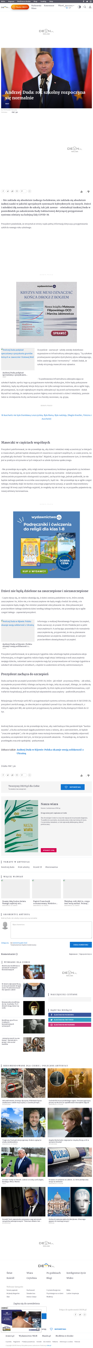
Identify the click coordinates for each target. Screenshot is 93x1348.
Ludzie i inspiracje (72, 1293)
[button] (79, 7)
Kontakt (39, 1342)
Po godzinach (53, 1273)
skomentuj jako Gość (20, 943)
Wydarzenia (36, 6)
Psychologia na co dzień (54, 1293)
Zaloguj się (5, 943)
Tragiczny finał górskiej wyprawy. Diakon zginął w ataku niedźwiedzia (21, 1141)
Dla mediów (47, 1342)
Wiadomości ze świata (9, 905)
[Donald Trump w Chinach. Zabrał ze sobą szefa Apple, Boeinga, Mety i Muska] (23, 1162)
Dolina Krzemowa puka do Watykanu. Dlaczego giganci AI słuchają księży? (67, 1220)
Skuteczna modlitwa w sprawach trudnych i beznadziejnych (11, 968)
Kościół (51, 1223)
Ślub (8, 1297)
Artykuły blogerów (13, 1293)
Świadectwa (31, 1293)
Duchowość (31, 1290)
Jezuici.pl (10, 1336)
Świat (7, 104)
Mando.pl (46, 1336)
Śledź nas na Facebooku (64, 1015)
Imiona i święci (31, 1297)
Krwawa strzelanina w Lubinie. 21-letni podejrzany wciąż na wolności (68, 1181)
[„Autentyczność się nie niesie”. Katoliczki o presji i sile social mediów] (34, 1044)
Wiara (33, 8)
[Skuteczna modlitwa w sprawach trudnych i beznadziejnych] (34, 972)
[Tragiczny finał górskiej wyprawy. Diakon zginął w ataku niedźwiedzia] (23, 1122)
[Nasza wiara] (21, 826)
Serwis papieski (12, 1290)
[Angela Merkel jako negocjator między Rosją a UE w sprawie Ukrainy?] (70, 1122)
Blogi (35, 1)
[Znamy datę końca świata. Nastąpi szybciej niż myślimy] (15, 888)
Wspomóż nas (75, 787)
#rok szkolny (24, 867)
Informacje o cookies (66, 1342)
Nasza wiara (49, 804)
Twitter (87, 1)
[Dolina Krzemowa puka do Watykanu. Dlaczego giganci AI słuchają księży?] (70, 1201)
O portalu (9, 1342)
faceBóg (43, 1)
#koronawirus (51, 867)
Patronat (77, 1342)
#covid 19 (37, 867)
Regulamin (16, 1342)
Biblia (3, 1)
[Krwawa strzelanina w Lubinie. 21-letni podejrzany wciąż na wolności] (70, 1162)
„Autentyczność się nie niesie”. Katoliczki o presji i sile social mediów (11, 1041)
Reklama (55, 1342)
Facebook (83, 1)
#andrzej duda (7, 867)
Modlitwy (49, 1297)
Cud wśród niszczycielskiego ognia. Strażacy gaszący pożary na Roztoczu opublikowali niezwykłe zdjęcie (70, 1101)
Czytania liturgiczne (53, 1290)
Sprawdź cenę (48, 850)
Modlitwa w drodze (24, 1)
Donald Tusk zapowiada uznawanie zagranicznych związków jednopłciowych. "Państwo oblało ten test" (21, 1221)
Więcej (61, 5)
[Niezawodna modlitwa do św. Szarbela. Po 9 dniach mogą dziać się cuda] (34, 1008)
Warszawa (69, 5)
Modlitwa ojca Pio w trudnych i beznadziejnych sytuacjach (10, 1023)
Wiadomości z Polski (56, 1104)
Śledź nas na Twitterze (63, 1020)
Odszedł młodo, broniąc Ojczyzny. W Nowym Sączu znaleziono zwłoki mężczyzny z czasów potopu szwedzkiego (22, 1102)
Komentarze (49, 6)
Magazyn (11, 1)
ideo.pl (49, 1345)
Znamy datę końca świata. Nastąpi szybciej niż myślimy (14, 903)
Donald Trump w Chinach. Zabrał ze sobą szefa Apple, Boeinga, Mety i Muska (23, 1181)
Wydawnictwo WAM (28, 1336)
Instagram (91, 1)
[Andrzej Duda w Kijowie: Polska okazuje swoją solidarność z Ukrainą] (18, 631)
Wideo (69, 1278)
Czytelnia (32, 1278)
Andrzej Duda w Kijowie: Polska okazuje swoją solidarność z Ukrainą (17, 646)
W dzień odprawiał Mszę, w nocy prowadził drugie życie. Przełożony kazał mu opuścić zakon (11, 987)
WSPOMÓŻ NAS (60, 1329)
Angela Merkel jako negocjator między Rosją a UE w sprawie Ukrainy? (69, 1141)
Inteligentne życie (76, 1273)
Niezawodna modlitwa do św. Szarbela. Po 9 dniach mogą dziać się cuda (11, 1005)
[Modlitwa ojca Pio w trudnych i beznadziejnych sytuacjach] (34, 1026)
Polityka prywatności (28, 1342)
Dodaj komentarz (80, 945)
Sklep (51, 1)
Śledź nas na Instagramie (64, 1025)
